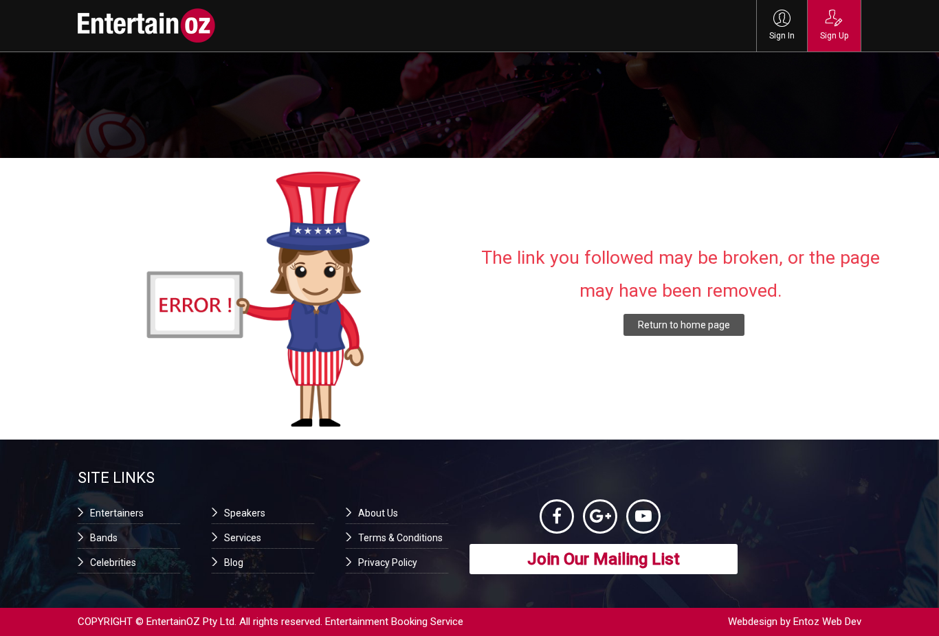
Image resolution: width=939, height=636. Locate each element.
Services (242, 537)
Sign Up (834, 36)
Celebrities (113, 562)
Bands (104, 537)
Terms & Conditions (400, 537)
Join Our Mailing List (603, 559)
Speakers (244, 513)
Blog (233, 562)
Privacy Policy (387, 562)
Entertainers (117, 513)
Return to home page (684, 324)
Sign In (782, 36)
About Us (378, 513)
